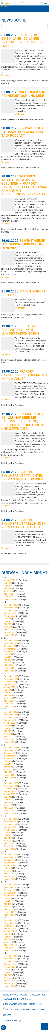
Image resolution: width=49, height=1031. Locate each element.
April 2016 (8, 942)
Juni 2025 (8, 621)
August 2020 (9, 794)
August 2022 (9, 723)
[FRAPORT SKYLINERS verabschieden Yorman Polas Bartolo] (8, 537)
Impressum (34, 995)
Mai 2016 (8, 939)
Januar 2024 (9, 671)
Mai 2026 (8, 588)
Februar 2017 (10, 912)
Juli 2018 (8, 868)
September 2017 (11, 893)
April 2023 (8, 698)
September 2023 (11, 684)
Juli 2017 (8, 898)
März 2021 (8, 772)
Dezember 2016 (11, 920)
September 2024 (11, 649)
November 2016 (11, 923)
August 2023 (9, 687)
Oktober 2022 (10, 717)
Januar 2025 (9, 635)
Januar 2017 (9, 915)
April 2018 (8, 871)
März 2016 (8, 945)
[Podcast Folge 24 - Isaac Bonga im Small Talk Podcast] (8, 145)
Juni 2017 (8, 901)
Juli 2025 (8, 619)
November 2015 (11, 959)
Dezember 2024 (11, 641)
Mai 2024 (8, 660)
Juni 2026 (8, 586)
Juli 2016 (8, 934)
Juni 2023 (8, 693)
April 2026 (8, 591)
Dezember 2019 (11, 819)
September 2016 (11, 928)
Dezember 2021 (11, 747)
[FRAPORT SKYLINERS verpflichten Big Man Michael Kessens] (8, 489)
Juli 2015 (8, 970)
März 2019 (8, 843)
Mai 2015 (8, 975)
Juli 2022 (8, 726)
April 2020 (8, 805)
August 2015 (9, 967)
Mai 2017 (8, 904)
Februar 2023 (10, 704)
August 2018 (9, 865)
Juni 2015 (8, 972)
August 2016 (9, 931)
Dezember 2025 (11, 605)
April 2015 (8, 978)
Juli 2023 (8, 690)
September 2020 (11, 791)
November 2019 (11, 822)
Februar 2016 (10, 948)
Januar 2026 (9, 599)
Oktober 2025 (10, 610)
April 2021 (8, 769)
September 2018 (11, 863)
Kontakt (14, 995)
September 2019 (11, 827)
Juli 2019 (8, 832)
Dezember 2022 (11, 712)
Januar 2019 (9, 849)
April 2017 (8, 907)
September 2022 (11, 720)
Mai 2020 (8, 802)
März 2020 (8, 808)
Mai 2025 (8, 624)
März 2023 (8, 701)
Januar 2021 (9, 778)
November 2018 (11, 857)
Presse (23, 995)
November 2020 (11, 786)
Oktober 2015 (10, 961)
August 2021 (9, 758)
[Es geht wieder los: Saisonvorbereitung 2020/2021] (8, 258)
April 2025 (8, 627)
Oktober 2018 (10, 860)
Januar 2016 (9, 950)
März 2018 (8, 874)
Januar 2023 (9, 706)
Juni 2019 (8, 835)
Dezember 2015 (11, 956)
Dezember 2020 (11, 783)
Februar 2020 (10, 811)
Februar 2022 (10, 739)
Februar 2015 (10, 983)
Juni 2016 (8, 937)
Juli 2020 (8, 797)
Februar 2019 (10, 846)
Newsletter (36, 3)
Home (6, 995)
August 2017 (9, 896)
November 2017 (11, 887)
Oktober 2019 (10, 824)
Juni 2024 (8, 657)
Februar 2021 (10, 775)
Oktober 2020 (10, 789)
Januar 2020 (9, 813)
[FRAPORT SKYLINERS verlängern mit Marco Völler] (8, 389)
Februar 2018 (10, 876)
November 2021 (11, 750)
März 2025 (8, 630)
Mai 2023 (8, 695)
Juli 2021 (8, 761)
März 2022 (8, 737)
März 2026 (8, 594)
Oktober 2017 (10, 890)
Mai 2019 (8, 838)
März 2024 (8, 665)
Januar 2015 (9, 986)
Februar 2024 (10, 668)
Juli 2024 (8, 654)
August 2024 (9, 651)
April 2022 (8, 734)
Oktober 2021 (10, 753)
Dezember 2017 (11, 885)
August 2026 (9, 580)
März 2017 (8, 909)
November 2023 (11, 679)
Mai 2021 (8, 767)
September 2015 (11, 964)
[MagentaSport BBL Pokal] (8, 305)
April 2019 (8, 841)
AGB (43, 995)
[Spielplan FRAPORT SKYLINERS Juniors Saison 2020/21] (8, 343)
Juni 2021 (8, 764)
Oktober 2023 (10, 682)
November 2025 (11, 608)
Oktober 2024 (10, 646)
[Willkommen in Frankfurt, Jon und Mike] (8, 106)
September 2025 (11, 613)
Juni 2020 (8, 800)
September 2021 (11, 756)
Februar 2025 (10, 632)
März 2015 (8, 981)
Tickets (24, 3)
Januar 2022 (9, 742)
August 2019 (9, 830)
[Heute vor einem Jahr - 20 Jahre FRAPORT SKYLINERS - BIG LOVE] (8, 56)
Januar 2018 (9, 879)
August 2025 (9, 616)
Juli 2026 (8, 583)
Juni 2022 (8, 728)
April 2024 (8, 662)
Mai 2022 (8, 731)
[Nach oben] (44, 1026)
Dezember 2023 (11, 676)
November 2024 (11, 643)
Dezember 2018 (11, 854)
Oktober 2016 (10, 926)
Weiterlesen (6, 75)
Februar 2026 (10, 597)
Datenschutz (24, 999)
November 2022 (11, 715)
